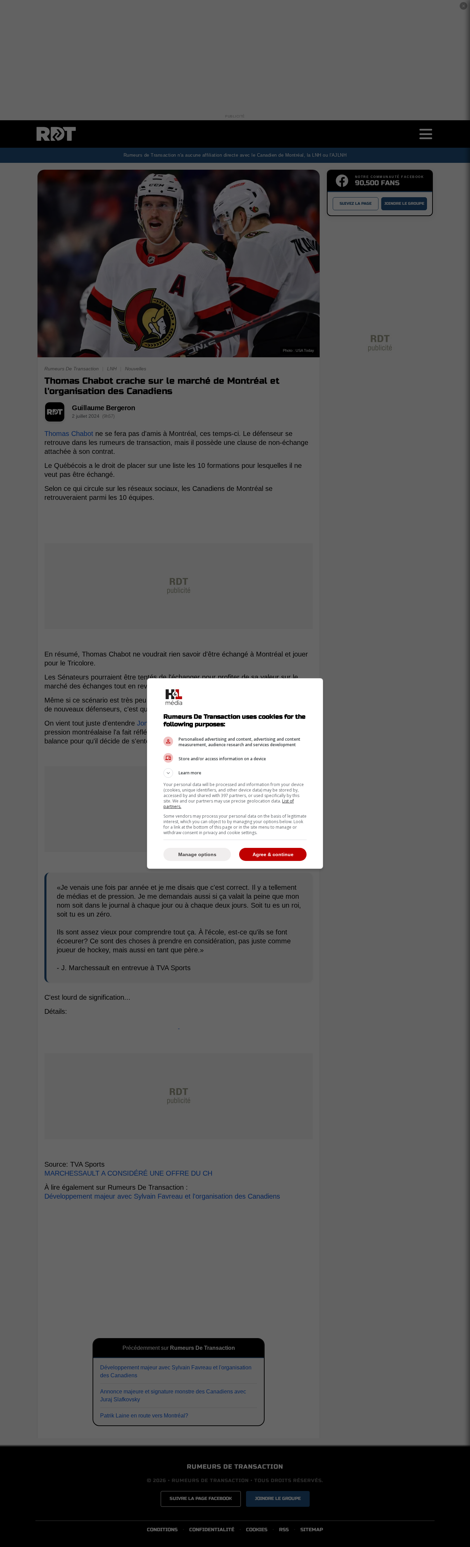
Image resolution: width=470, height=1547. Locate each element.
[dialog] (235, 773)
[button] (235, 773)
